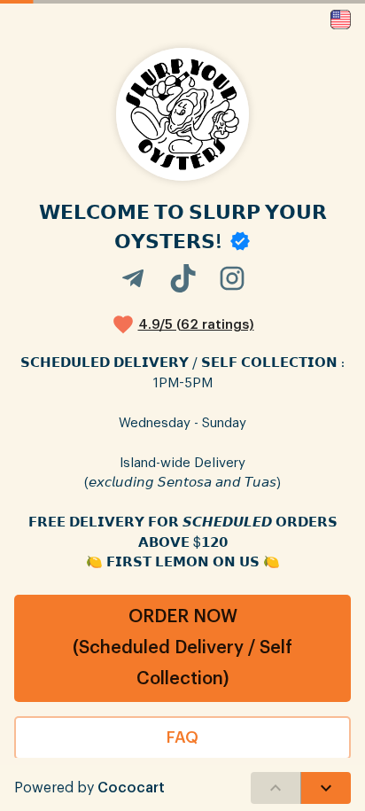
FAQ (182, 737)
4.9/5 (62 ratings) (196, 324)
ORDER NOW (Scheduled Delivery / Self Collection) (182, 648)
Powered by (89, 788)
